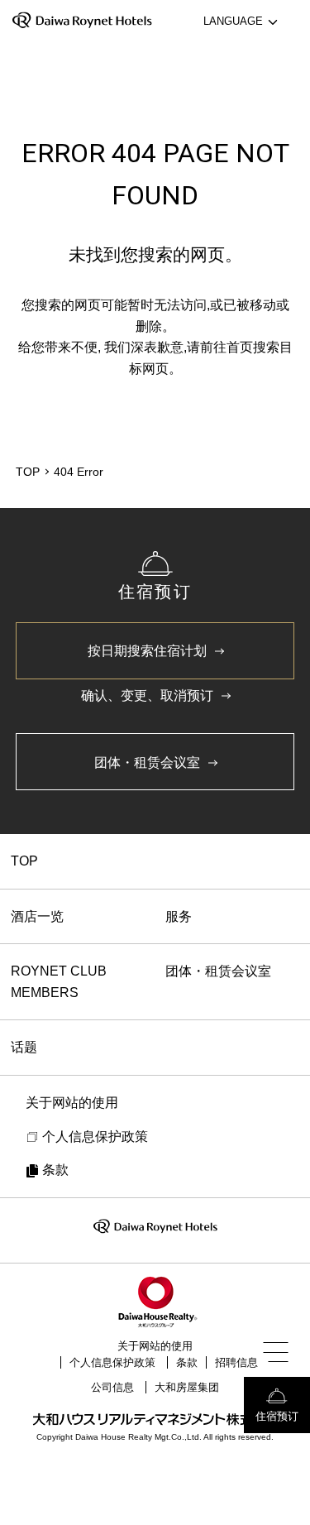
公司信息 (112, 1387)
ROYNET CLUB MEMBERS (59, 982)
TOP (24, 861)
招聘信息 (236, 1362)
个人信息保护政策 (112, 1362)
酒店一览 (37, 916)
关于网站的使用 (155, 1346)
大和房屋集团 (187, 1387)
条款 (187, 1362)
